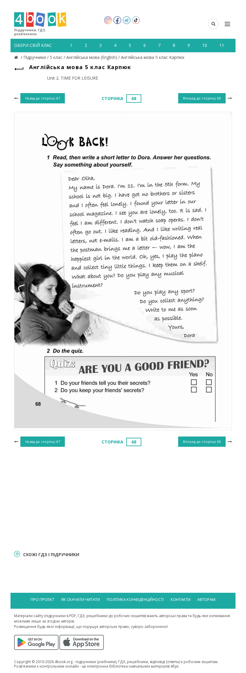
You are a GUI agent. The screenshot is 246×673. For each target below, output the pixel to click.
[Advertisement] (123, 498)
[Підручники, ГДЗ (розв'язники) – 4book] (17, 57)
